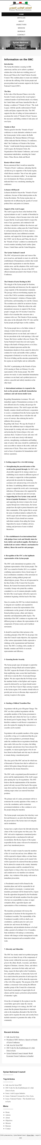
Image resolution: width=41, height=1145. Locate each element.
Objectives (21, 24)
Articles (21, 18)
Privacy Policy (30, 1135)
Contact (21, 35)
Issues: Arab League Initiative (15, 1093)
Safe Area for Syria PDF (15, 1045)
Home (21, 14)
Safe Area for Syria (13, 1037)
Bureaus (21, 31)
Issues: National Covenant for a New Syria (19, 1096)
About (21, 21)
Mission (21, 28)
